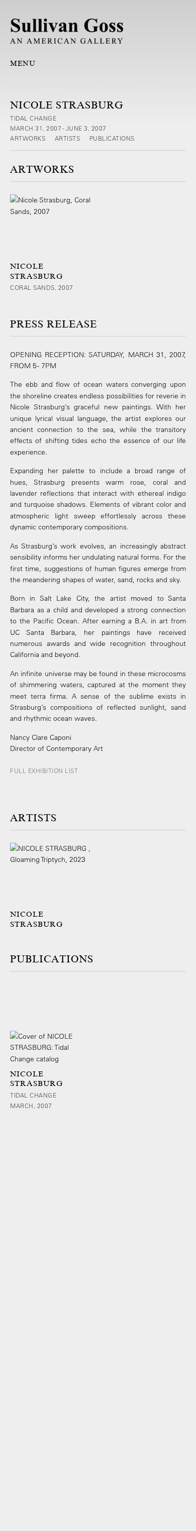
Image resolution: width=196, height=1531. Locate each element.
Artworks (28, 138)
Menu (23, 63)
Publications (112, 138)
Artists (68, 138)
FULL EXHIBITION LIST (44, 771)
